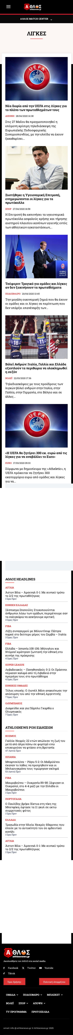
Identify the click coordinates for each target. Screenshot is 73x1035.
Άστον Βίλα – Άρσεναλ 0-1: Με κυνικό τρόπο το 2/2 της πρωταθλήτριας (34, 594)
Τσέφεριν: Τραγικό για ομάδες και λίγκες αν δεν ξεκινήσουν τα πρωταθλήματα (36, 286)
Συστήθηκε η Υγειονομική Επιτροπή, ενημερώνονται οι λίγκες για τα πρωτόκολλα (32, 199)
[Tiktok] (4, 973)
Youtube (48, 967)
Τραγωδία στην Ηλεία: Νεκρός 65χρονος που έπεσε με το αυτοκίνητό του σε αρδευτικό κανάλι (34, 828)
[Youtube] (41, 968)
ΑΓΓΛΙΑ (9, 587)
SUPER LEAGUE (14, 665)
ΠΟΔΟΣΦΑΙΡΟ (13, 293)
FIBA (8, 626)
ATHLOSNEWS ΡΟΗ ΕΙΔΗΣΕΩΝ (29, 727)
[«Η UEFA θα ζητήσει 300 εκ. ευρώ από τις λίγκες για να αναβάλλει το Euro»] (36, 426)
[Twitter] (23, 968)
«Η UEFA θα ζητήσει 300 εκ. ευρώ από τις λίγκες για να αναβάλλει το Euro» (36, 455)
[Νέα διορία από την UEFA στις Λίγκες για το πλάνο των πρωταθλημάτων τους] (36, 79)
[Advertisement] (36, 524)
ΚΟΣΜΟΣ (10, 736)
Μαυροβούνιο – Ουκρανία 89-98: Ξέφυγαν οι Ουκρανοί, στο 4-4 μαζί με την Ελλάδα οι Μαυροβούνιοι (34, 786)
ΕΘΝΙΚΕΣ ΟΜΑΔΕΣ (16, 685)
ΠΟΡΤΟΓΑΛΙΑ (13, 799)
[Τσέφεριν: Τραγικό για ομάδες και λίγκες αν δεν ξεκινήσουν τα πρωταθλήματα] (36, 256)
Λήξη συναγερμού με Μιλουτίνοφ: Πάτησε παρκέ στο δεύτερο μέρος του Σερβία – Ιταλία (35, 632)
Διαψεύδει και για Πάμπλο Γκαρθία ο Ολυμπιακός (29, 709)
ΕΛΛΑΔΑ (10, 820)
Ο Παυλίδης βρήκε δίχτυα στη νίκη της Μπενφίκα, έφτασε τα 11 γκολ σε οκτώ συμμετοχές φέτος (31, 807)
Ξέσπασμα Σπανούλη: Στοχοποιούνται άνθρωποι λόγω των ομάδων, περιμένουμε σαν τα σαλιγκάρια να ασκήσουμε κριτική (36, 613)
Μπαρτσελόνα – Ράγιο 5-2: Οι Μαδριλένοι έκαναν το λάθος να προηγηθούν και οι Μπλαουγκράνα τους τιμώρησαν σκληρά (32, 765)
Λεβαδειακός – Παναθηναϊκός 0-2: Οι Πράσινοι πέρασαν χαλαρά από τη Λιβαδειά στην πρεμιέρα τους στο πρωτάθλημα (36, 673)
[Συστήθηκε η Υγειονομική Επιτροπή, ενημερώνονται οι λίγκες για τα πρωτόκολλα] (36, 168)
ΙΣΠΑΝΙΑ (10, 757)
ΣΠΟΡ (8, 209)
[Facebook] (4, 968)
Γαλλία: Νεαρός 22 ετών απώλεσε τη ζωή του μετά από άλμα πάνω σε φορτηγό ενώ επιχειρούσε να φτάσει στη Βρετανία (35, 744)
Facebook (13, 967)
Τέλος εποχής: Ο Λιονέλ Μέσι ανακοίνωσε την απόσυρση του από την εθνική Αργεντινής (36, 692)
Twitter (31, 967)
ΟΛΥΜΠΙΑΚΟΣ (13, 703)
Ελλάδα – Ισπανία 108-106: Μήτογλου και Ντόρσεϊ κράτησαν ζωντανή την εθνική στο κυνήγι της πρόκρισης (34, 652)
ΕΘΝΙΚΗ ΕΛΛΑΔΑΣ (16, 605)
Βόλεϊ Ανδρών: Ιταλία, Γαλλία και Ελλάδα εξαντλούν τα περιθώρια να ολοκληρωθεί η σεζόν (36, 368)
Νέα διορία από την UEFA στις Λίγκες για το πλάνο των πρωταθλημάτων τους (36, 108)
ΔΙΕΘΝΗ (9, 116)
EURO (8, 463)
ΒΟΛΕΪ (8, 378)
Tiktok (11, 973)
